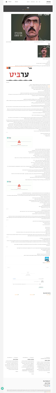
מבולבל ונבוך (15, 359)
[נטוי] (14, 284)
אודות (36, 1)
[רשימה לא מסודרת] (19, 284)
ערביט (49, 2)
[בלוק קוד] (21, 284)
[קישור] (22, 284)
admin (48, 261)
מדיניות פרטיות (33, 1)
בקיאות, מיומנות (31, 359)
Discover (48, 372)
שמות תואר (8, 357)
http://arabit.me (47, 262)
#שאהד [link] (49, 85)
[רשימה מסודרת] (18, 284)
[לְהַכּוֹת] (17, 284)
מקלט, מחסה (47, 360)
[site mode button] (6, 1)
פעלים (47, 358)
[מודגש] (13, 284)
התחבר (14, 278)
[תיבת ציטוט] (20, 284)
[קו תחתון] (15, 284)
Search (10, 1)
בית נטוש (48, 267)
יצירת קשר (28, 1)
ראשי (39, 1)
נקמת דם (8, 267)
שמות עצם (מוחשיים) (43, 358)
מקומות (49, 358)
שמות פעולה (24, 357)
